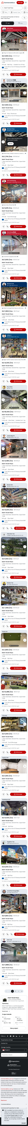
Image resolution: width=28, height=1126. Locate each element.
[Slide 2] (11, 49)
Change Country (5, 1047)
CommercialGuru (6, 1104)
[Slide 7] (18, 49)
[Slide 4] (14, 49)
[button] (6, 1011)
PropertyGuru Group (7, 1040)
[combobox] (13, 8)
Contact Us (4, 1043)
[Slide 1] (9, 505)
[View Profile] (14, 29)
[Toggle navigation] (25, 2)
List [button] (8, 23)
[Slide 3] (12, 49)
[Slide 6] (17, 49)
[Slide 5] (15, 505)
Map (21, 23)
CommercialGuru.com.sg (7, 1078)
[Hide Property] (21, 34)
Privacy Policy (14, 1115)
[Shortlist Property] (24, 34)
